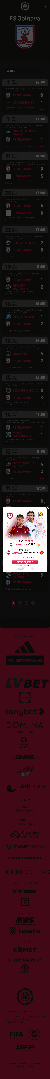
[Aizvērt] (47, 507)
